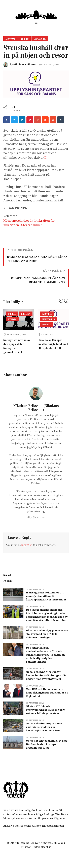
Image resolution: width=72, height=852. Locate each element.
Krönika (17, 314)
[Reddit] (45, 119)
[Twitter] (14, 119)
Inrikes (24, 38)
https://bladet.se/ (36, 517)
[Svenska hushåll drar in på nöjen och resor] (36, 83)
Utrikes (16, 324)
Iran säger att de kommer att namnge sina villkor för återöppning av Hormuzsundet (46, 596)
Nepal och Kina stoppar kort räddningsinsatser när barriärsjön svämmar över (44, 727)
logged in (26, 545)
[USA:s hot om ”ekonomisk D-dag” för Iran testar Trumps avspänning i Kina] (13, 742)
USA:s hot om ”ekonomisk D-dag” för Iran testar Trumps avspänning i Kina (47, 744)
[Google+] (37, 119)
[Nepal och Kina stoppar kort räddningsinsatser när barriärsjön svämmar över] (13, 725)
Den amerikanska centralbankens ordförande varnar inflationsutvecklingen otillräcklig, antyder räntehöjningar (45, 654)
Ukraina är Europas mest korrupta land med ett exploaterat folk (23, 344)
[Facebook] (6, 119)
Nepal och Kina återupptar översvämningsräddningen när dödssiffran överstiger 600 (46, 675)
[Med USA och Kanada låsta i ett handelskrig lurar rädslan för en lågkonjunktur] (13, 690)
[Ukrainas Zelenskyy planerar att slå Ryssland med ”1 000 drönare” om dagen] (13, 632)
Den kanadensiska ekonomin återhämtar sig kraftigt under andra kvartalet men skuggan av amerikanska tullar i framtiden (46, 615)
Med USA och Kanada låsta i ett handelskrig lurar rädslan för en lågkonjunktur (47, 692)
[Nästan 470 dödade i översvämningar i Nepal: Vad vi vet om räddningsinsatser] (13, 707)
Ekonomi (10, 38)
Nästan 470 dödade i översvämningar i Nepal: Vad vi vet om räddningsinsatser (45, 710)
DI (46, 158)
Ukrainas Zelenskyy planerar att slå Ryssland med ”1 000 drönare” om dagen (47, 634)
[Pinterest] (29, 119)
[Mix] (53, 119)
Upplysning (40, 38)
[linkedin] (22, 119)
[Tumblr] (60, 119)
